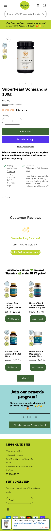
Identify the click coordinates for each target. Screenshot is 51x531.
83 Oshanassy (12, 458)
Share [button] (7, 197)
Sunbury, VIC (11, 173)
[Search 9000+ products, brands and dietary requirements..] (43, 14)
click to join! (30, 417)
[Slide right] (32, 84)
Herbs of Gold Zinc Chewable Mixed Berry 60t (37, 305)
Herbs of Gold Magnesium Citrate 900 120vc (36, 354)
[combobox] (25, 14)
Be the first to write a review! (25, 252)
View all (25, 378)
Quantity (5, 115)
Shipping (5, 104)
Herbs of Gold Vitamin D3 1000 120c (13, 354)
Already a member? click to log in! (30, 424)
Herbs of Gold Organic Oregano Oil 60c (13, 305)
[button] (6, 5)
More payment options (25, 146)
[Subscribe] (30, 500)
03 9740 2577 (12, 474)
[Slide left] (19, 84)
